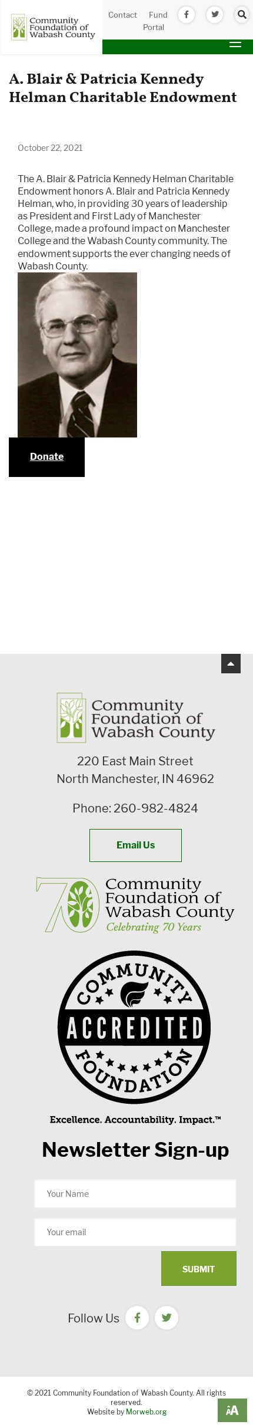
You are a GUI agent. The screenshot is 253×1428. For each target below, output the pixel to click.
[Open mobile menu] (235, 42)
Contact (122, 14)
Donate (47, 456)
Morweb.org (146, 1411)
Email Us (135, 845)
